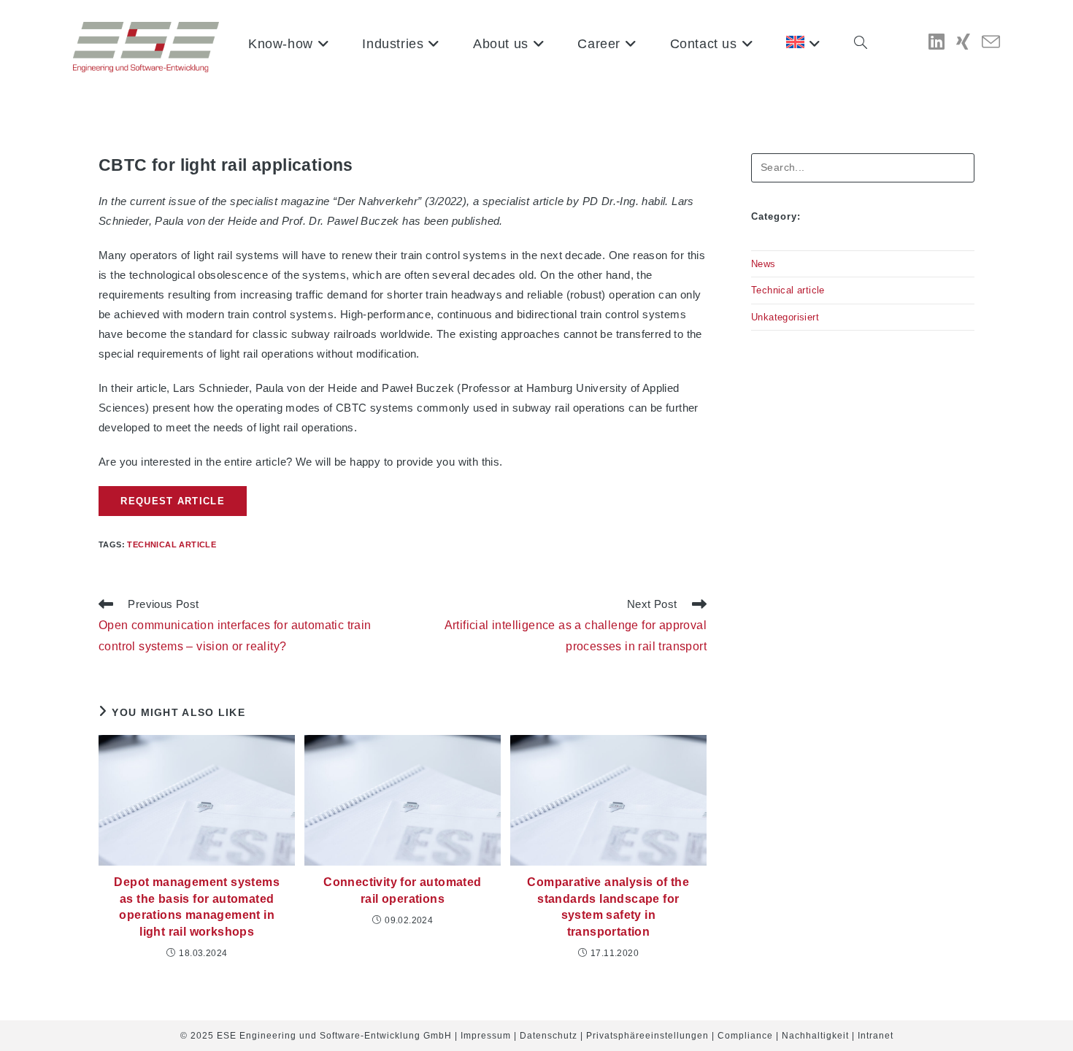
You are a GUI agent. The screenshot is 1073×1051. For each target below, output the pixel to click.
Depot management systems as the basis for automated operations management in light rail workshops (197, 906)
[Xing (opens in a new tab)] (963, 42)
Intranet (875, 1036)
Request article (172, 501)
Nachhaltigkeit (815, 1036)
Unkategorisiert (785, 317)
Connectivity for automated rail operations (402, 890)
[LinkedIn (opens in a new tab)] (936, 42)
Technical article (171, 544)
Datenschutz (548, 1036)
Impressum (486, 1036)
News (763, 263)
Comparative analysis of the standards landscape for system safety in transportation (608, 906)
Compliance (745, 1036)
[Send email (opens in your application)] (991, 43)
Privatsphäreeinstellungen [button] (647, 1036)
